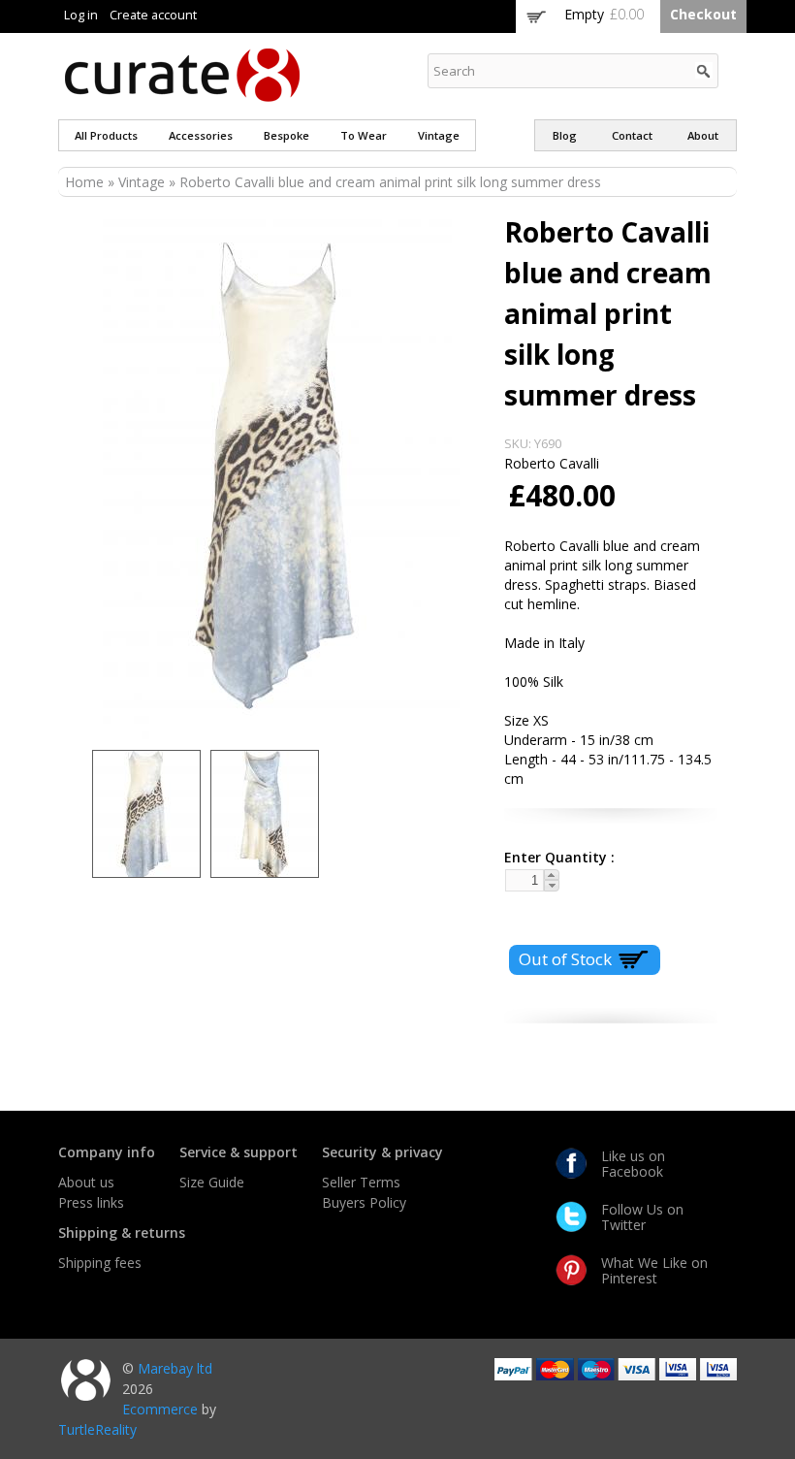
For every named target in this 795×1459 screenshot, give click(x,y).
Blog (565, 135)
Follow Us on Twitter (642, 1217)
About (702, 135)
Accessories (201, 135)
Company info (106, 1152)
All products (106, 135)
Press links (91, 1202)
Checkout (703, 14)
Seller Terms (361, 1182)
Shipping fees (100, 1262)
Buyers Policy (364, 1202)
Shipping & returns (121, 1232)
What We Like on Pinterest (654, 1270)
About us (86, 1182)
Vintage (439, 135)
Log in (81, 15)
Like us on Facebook (633, 1164)
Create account (153, 15)
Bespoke (286, 135)
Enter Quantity (552, 857)
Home (84, 182)
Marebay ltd (175, 1368)
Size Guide (211, 1182)
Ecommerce (160, 1409)
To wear (363, 135)
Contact (632, 135)
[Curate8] (182, 92)
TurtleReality (97, 1429)
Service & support (238, 1152)
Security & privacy (382, 1152)
